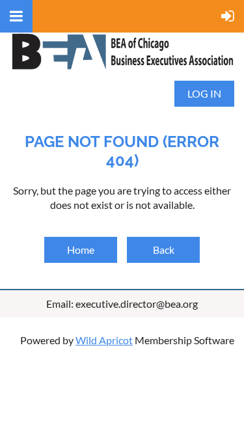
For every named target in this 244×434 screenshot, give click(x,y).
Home (80, 249)
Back (163, 249)
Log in (204, 93)
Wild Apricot (104, 340)
